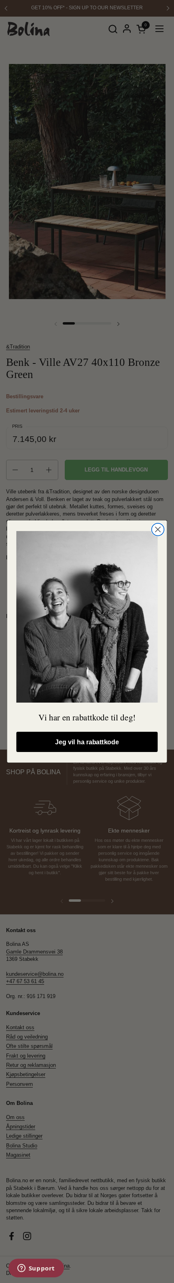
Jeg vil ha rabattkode (87, 742)
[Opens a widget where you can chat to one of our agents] (36, 1269)
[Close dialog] (158, 529)
